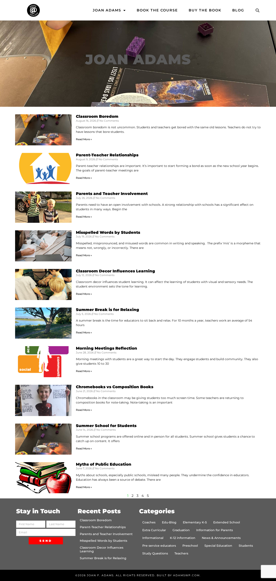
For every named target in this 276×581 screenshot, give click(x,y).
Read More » (84, 139)
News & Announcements (221, 538)
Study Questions (155, 553)
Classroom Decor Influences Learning (115, 271)
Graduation (181, 530)
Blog (238, 10)
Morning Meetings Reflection (106, 348)
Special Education (218, 546)
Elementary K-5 (195, 522)
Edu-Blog (169, 522)
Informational (152, 538)
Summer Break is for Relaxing (107, 309)
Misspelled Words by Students (108, 232)
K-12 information (182, 538)
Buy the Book (205, 10)
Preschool (190, 546)
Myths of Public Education (103, 464)
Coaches (148, 522)
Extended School (226, 522)
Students (246, 546)
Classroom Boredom (97, 116)
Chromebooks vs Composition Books (114, 387)
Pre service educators (159, 546)
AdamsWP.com (186, 575)
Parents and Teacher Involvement (112, 193)
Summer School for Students (106, 425)
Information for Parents (214, 530)
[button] (257, 10)
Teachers (181, 553)
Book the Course (157, 10)
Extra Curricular (154, 530)
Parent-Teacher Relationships (107, 155)
